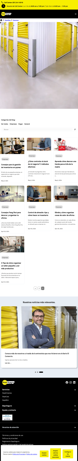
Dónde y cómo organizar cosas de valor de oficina (64, 214)
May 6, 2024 (4, 181)
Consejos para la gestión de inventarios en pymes (11, 166)
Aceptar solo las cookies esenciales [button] (55, 454)
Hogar (20, 124)
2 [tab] (38, 373)
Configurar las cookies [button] (68, 454)
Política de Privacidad (19, 454)
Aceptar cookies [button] (44, 454)
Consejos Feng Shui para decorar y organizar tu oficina (11, 215)
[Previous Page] (35, 288)
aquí (11, 360)
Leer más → (8, 363)
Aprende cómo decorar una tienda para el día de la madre (65, 164)
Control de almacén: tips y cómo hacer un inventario (38, 214)
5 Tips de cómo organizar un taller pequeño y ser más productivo (11, 266)
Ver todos (4, 124)
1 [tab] (36, 373)
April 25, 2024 (5, 282)
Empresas (16, 20)
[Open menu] (75, 14)
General (27, 124)
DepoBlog (7, 20)
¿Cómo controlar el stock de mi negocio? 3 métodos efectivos (38, 164)
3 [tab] (40, 373)
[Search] (75, 129)
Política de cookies (31, 454)
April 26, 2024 (5, 231)
